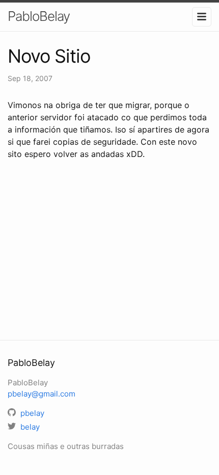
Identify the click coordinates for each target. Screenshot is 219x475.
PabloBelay (39, 16)
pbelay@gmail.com (41, 394)
